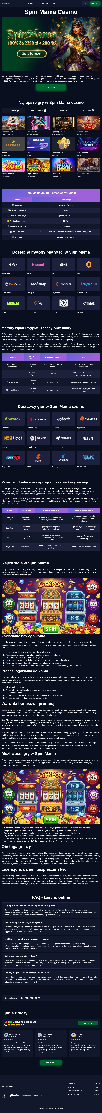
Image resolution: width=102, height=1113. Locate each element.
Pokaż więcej (51, 1062)
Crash (62, 110)
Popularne (12, 110)
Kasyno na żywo (37, 110)
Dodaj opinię (88, 1023)
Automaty (87, 110)
